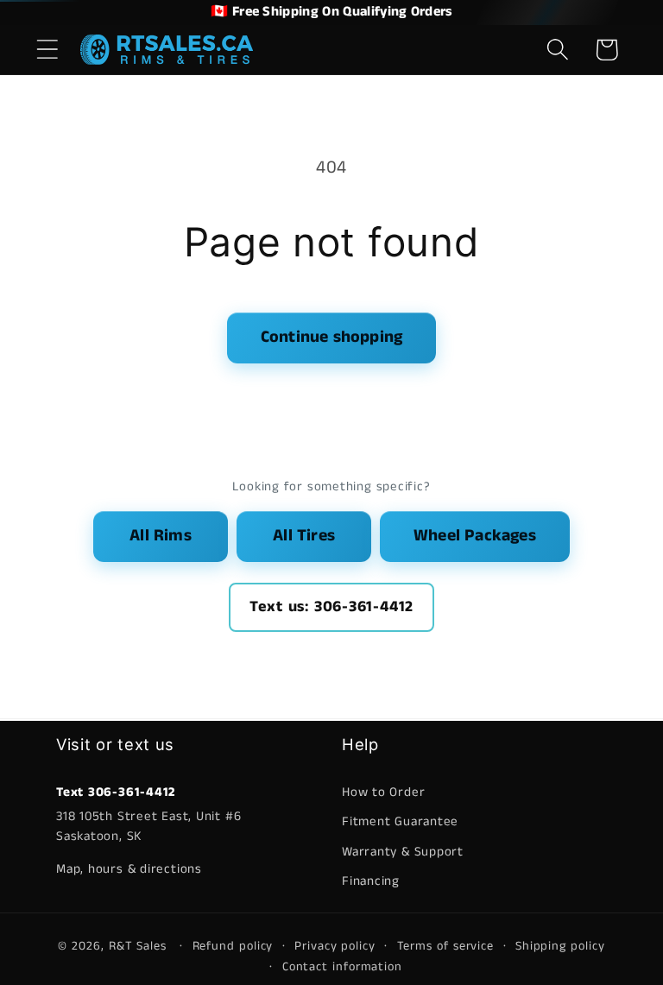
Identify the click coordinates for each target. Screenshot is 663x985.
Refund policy (233, 946)
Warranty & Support (403, 852)
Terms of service (446, 946)
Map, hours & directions (129, 869)
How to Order (383, 792)
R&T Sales (140, 946)
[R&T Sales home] (167, 49)
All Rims (160, 535)
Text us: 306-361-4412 (331, 607)
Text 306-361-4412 (115, 792)
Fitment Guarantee (400, 821)
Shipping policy (560, 946)
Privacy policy (335, 946)
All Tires (304, 535)
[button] (47, 49)
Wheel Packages (475, 535)
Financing (371, 881)
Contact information (342, 967)
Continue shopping (331, 337)
